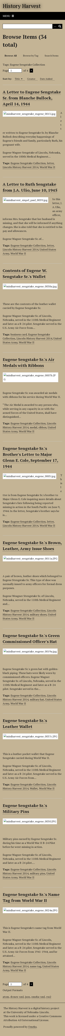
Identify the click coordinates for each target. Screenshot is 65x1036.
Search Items (51, 55)
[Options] (54, 26)
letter (50, 163)
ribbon (42, 427)
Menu (6, 16)
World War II (47, 167)
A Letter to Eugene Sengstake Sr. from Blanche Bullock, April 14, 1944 (32, 97)
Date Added (46, 78)
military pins (37, 873)
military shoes (38, 614)
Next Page (31, 71)
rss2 (48, 997)
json (27, 997)
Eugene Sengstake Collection (28, 163)
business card (19, 334)
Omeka (32, 1027)
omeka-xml (38, 997)
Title (17, 78)
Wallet (34, 788)
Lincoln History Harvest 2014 (20, 167)
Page (5, 70)
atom (6, 997)
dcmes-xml (17, 997)
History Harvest (22, 5)
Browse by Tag (30, 55)
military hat (37, 699)
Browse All (11, 55)
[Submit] (59, 26)
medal (33, 427)
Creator (31, 78)
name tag (35, 966)
